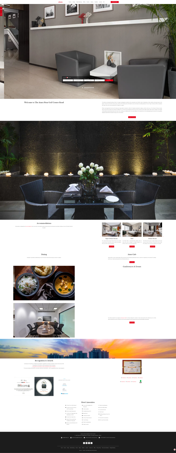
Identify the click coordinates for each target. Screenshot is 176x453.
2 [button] (131, 252)
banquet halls (123, 317)
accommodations (28, 226)
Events (77, 447)
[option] (111, 234)
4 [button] (134, 252)
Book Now (109, 80)
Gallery (80, 447)
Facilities (83, 447)
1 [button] (129, 252)
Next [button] (163, 236)
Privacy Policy (98, 447)
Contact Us (91, 447)
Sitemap (80, 450)
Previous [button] (100, 236)
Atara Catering (72, 447)
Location (86, 447)
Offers (95, 447)
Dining (68, 447)
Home (62, 447)
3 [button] (132, 252)
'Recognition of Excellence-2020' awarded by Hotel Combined (43, 366)
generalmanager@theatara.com (77, 437)
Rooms (65, 447)
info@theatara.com (66, 437)
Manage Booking (107, 81)
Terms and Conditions (105, 447)
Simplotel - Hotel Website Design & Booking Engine (90, 450)
